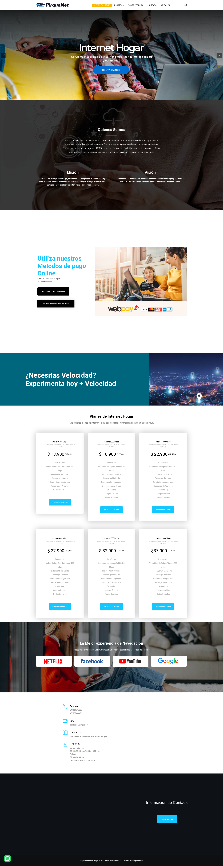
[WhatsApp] (184, 5)
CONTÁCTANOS (111, 70)
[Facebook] (178, 5)
